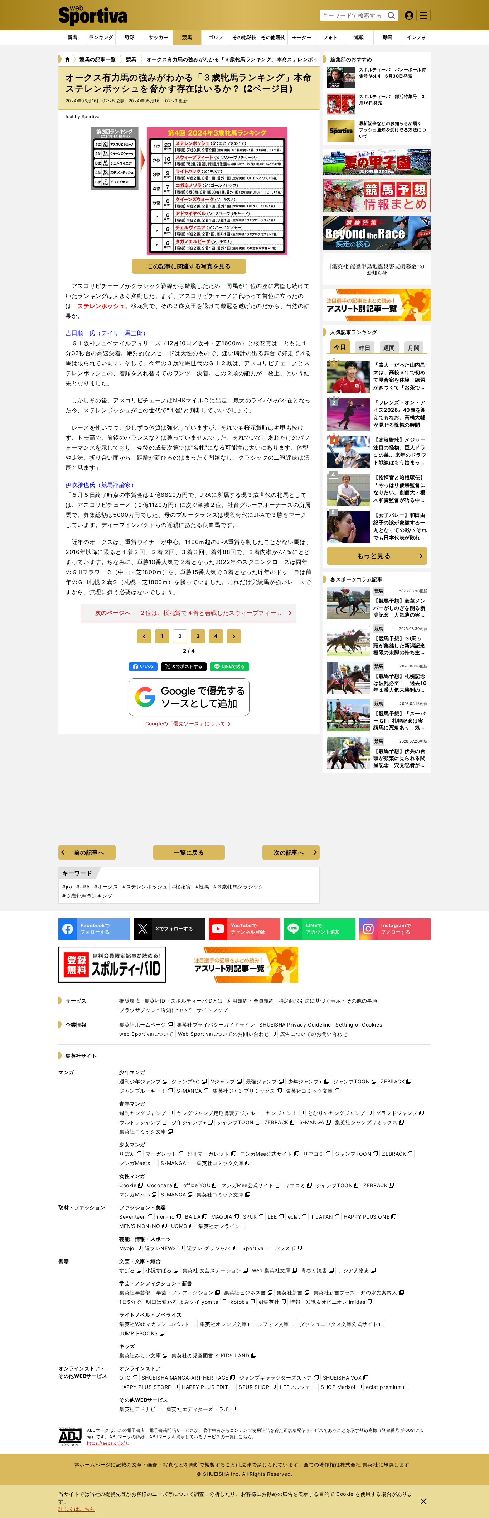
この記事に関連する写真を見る (189, 266)
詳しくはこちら (76, 1509)
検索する (390, 16)
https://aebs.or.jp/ (108, 1443)
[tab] (130, 37)
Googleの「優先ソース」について (185, 723)
